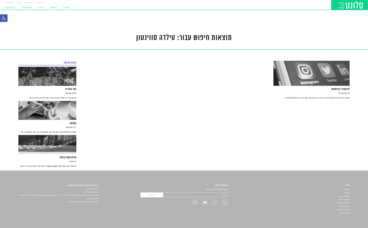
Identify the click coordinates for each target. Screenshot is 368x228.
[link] (3, 18)
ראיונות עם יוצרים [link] (342, 203)
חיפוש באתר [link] (8, 2)
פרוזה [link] (66, 7)
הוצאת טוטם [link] (28, 2)
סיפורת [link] (53, 7)
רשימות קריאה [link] (344, 199)
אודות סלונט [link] (40, 2)
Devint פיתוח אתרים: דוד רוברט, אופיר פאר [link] (83, 202)
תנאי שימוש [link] (345, 213)
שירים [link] (347, 192)
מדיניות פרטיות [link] (343, 209)
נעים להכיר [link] (9, 7)
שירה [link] (40, 7)
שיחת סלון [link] (26, 7)
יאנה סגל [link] (90, 198)
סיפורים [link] (346, 189)
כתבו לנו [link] (19, 2)
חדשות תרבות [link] (344, 196)
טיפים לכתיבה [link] (344, 206)
